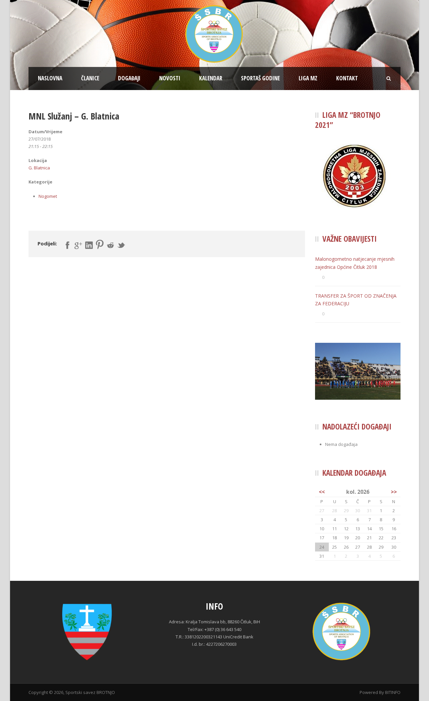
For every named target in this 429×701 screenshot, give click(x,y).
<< (322, 491)
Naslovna (50, 78)
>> (394, 491)
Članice (90, 78)
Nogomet (48, 196)
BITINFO (393, 692)
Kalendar (210, 78)
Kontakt (347, 78)
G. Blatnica (39, 168)
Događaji (129, 78)
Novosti (169, 78)
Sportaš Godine (260, 78)
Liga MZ (308, 78)
